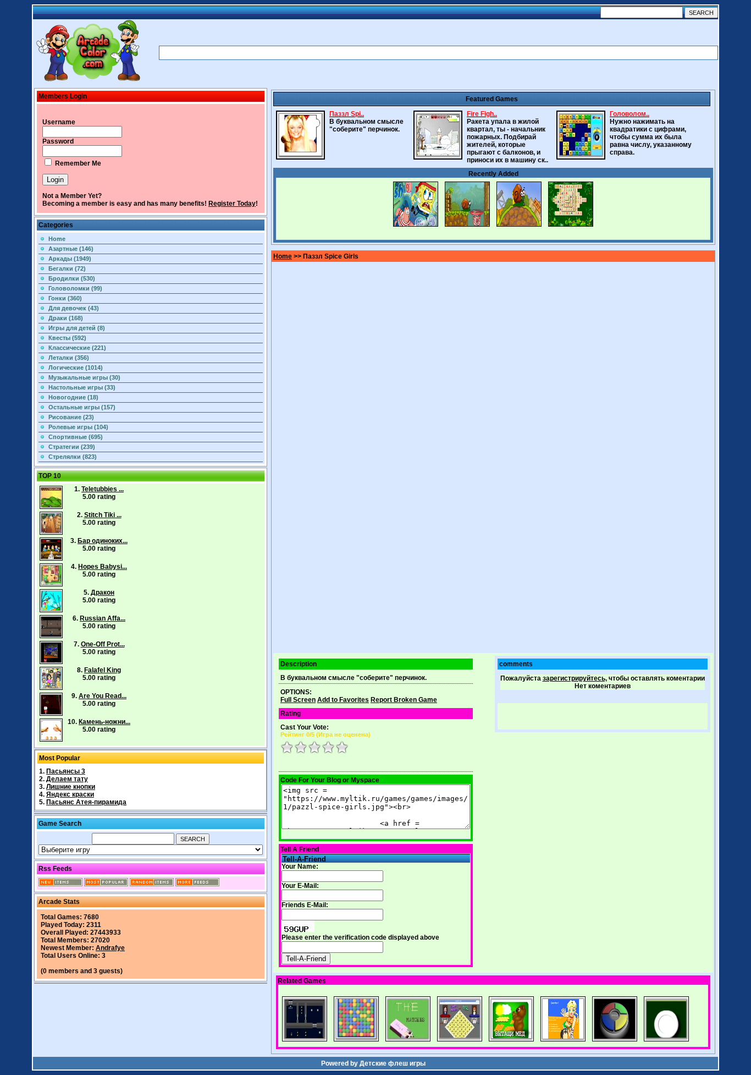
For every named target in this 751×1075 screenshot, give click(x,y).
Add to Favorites (343, 700)
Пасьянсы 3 (65, 771)
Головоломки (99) (75, 288)
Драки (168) (65, 318)
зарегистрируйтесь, (575, 678)
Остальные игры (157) (81, 407)
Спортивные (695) (75, 437)
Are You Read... (102, 696)
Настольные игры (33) (81, 387)
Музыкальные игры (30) (84, 377)
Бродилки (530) (71, 278)
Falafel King (102, 670)
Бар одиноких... (103, 541)
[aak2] (88, 81)
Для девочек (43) (73, 308)
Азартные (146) (70, 248)
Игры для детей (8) (76, 328)
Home (56, 238)
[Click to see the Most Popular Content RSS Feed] (106, 884)
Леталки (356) (68, 357)
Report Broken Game (404, 700)
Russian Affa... (102, 618)
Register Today (232, 203)
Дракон (102, 592)
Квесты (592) (67, 337)
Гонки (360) (65, 298)
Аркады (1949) (69, 258)
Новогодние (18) (73, 397)
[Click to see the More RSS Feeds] (197, 884)
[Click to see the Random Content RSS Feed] (152, 884)
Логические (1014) (75, 367)
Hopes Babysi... (102, 567)
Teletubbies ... (102, 489)
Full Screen (298, 700)
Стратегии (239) (71, 446)
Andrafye (110, 948)
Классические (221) (77, 347)
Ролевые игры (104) (78, 427)
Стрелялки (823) (72, 456)
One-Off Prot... (103, 644)
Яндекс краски (70, 794)
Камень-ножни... (104, 722)
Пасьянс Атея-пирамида (86, 802)
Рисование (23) (71, 417)
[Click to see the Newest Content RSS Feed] (60, 884)
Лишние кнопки (70, 787)
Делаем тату (67, 779)
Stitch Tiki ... (103, 515)
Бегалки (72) (67, 268)
